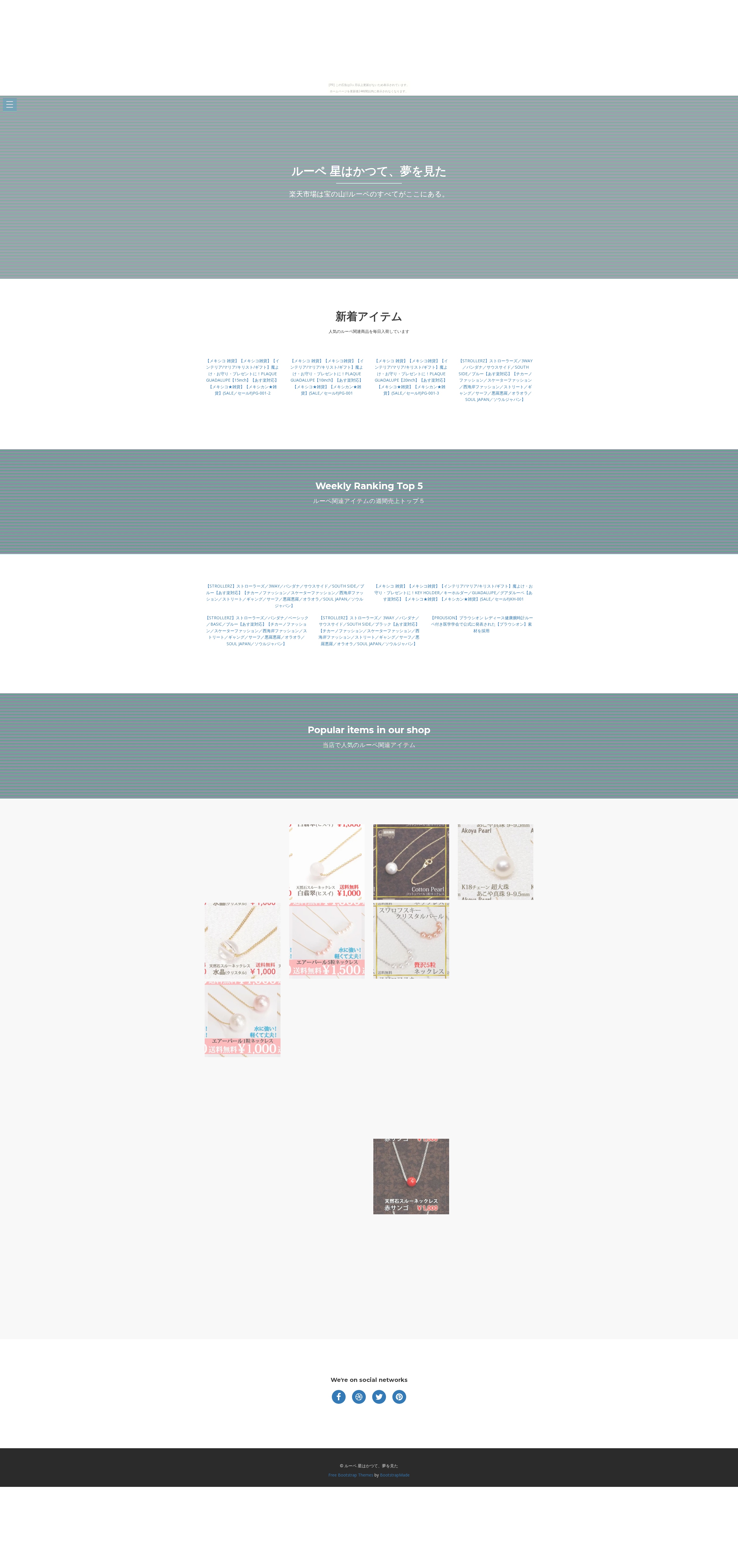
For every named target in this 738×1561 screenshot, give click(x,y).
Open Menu (10, 104)
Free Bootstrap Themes (350, 1475)
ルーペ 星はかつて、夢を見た (369, 171)
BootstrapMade (395, 1475)
